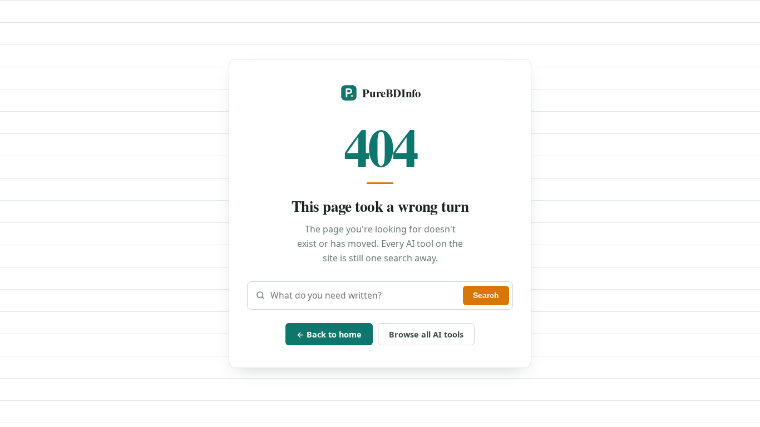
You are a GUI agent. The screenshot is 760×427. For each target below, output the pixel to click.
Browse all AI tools (426, 334)
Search (486, 295)
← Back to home (329, 334)
